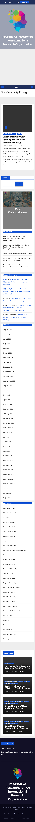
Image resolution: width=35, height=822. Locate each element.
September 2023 (9, 484)
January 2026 (8, 362)
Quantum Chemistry (10, 606)
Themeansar (17, 809)
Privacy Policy (12, 814)
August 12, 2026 (11, 711)
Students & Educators (10, 634)
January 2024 (8, 465)
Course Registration (10, 527)
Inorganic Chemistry (10, 545)
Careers (6, 517)
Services (6, 625)
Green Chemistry (9, 536)
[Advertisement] (17, 67)
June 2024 (7, 442)
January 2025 (8, 414)
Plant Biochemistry (9, 597)
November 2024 (9, 423)
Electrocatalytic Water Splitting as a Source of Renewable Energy (14, 140)
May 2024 (6, 446)
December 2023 (8, 470)
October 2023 (8, 479)
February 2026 (8, 358)
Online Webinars (9, 578)
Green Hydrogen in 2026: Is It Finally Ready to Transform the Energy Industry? (16, 247)
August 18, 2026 (11, 671)
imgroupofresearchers (11, 541)
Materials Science (9, 564)
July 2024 (6, 437)
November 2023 (9, 474)
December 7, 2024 (10, 146)
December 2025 (8, 367)
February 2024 (8, 460)
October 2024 (8, 428)
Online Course (8, 573)
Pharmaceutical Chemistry (12, 587)
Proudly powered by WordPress (12, 807)
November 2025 (9, 372)
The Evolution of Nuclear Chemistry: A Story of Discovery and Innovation (15, 282)
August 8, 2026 (11, 731)
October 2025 (8, 376)
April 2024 (7, 451)
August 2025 (7, 386)
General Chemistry (9, 531)
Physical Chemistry (10, 592)
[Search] (19, 184)
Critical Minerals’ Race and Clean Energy (17, 253)
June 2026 (7, 339)
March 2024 (7, 456)
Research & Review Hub (11, 611)
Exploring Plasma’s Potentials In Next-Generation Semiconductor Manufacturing (17, 307)
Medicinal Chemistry (10, 569)
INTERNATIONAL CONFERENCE (14, 550)
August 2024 (7, 432)
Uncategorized (8, 639)
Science (20, 133)
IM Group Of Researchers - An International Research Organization (17, 40)
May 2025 (6, 395)
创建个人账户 (7, 289)
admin (21, 146)
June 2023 (7, 493)
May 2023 (6, 498)
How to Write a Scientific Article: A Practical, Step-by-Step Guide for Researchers (15, 238)
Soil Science (7, 629)
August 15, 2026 (11, 691)
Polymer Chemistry (10, 601)
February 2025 (8, 409)
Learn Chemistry (9, 559)
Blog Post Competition (9, 133)
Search (6, 178)
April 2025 (6, 400)
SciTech (28, 818)
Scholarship (7, 615)
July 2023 (6, 488)
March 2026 (7, 353)
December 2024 (9, 418)
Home (5, 814)
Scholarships (21, 818)
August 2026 (7, 330)
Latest (5, 555)
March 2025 (7, 404)
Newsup (28, 807)
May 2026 (6, 344)
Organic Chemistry (9, 583)
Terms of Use (21, 814)
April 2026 (6, 348)
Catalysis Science (9, 522)
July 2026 (6, 334)
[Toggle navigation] (16, 87)
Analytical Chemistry (10, 508)
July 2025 (6, 390)
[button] (29, 87)
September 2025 (9, 381)
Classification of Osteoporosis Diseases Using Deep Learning (15, 317)
